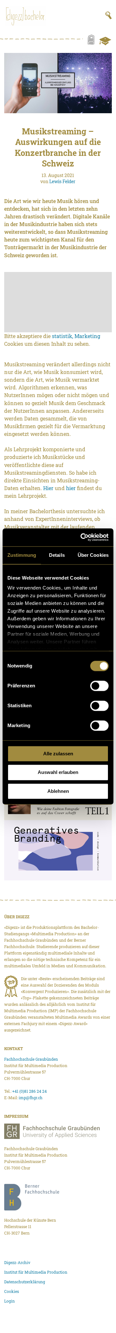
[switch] (99, 686)
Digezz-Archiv (17, 1262)
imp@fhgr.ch (31, 1097)
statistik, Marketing (76, 336)
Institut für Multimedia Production (35, 1272)
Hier (48, 488)
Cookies (11, 1291)
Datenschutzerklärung (24, 1281)
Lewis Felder (62, 181)
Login (9, 1300)
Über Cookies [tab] (93, 555)
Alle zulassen (58, 753)
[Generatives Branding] (58, 850)
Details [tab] (57, 555)
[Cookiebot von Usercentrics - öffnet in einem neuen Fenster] (82, 537)
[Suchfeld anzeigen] (108, 15)
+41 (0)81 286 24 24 (29, 1091)
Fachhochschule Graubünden (31, 1059)
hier (71, 488)
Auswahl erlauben (58, 772)
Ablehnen (58, 791)
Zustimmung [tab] (21, 555)
